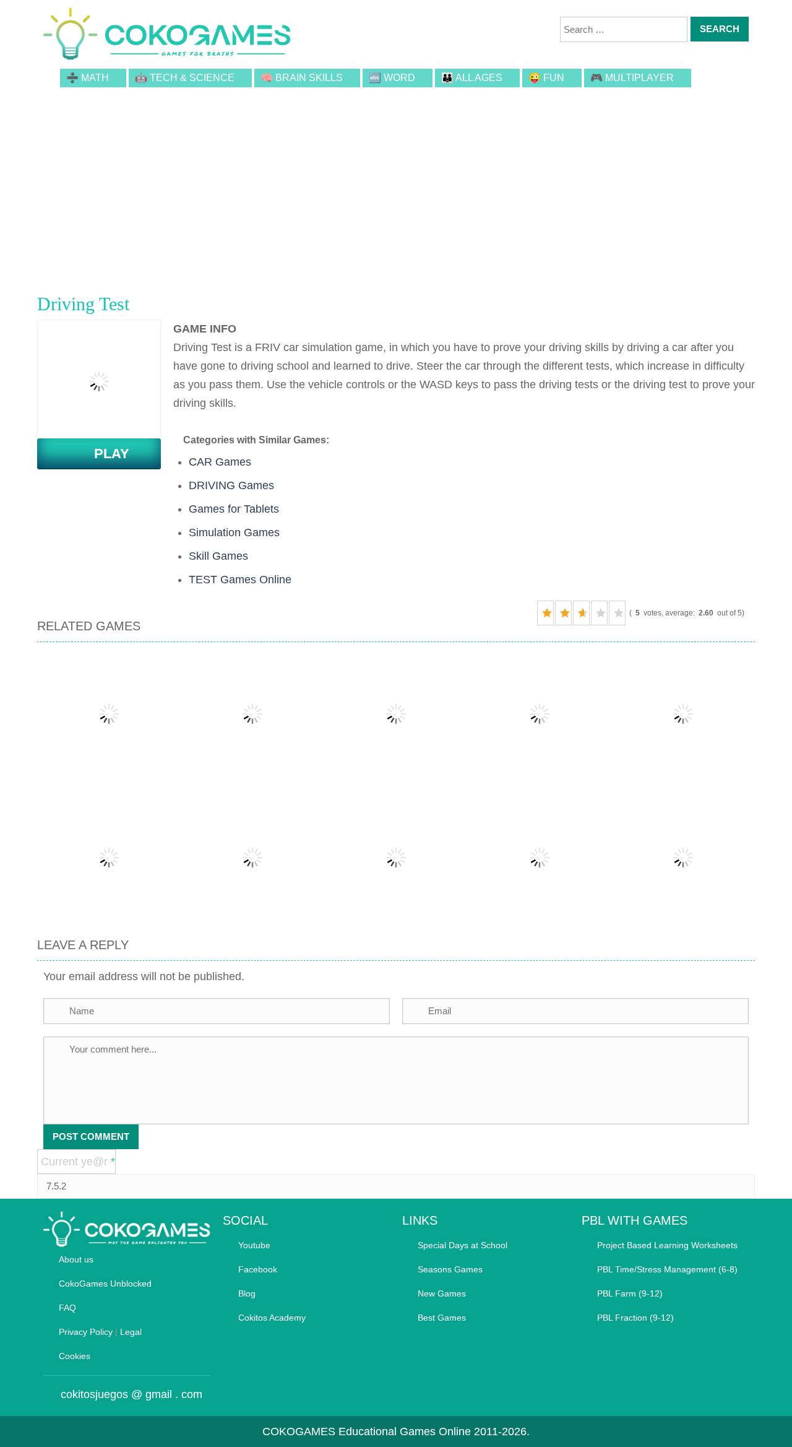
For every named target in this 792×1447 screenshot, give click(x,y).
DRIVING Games (231, 485)
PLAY (104, 453)
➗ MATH (87, 77)
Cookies (74, 1356)
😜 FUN (546, 77)
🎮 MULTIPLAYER (632, 77)
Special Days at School (462, 1245)
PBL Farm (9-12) (630, 1293)
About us (76, 1259)
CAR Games (220, 462)
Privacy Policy (86, 1332)
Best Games (442, 1318)
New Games (442, 1293)
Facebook (257, 1269)
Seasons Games (450, 1269)
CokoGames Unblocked (105, 1283)
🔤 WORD (392, 77)
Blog (247, 1293)
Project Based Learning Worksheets (667, 1245)
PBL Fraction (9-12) (635, 1318)
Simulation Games (234, 532)
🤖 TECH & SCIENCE (185, 77)
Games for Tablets (234, 509)
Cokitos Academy (272, 1318)
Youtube (254, 1245)
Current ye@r (78, 1161)
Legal (131, 1332)
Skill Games (218, 556)
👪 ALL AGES (471, 77)
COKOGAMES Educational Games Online (366, 1431)
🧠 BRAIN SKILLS (301, 77)
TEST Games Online (240, 579)
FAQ (67, 1308)
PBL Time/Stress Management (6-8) (667, 1269)
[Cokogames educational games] (167, 36)
